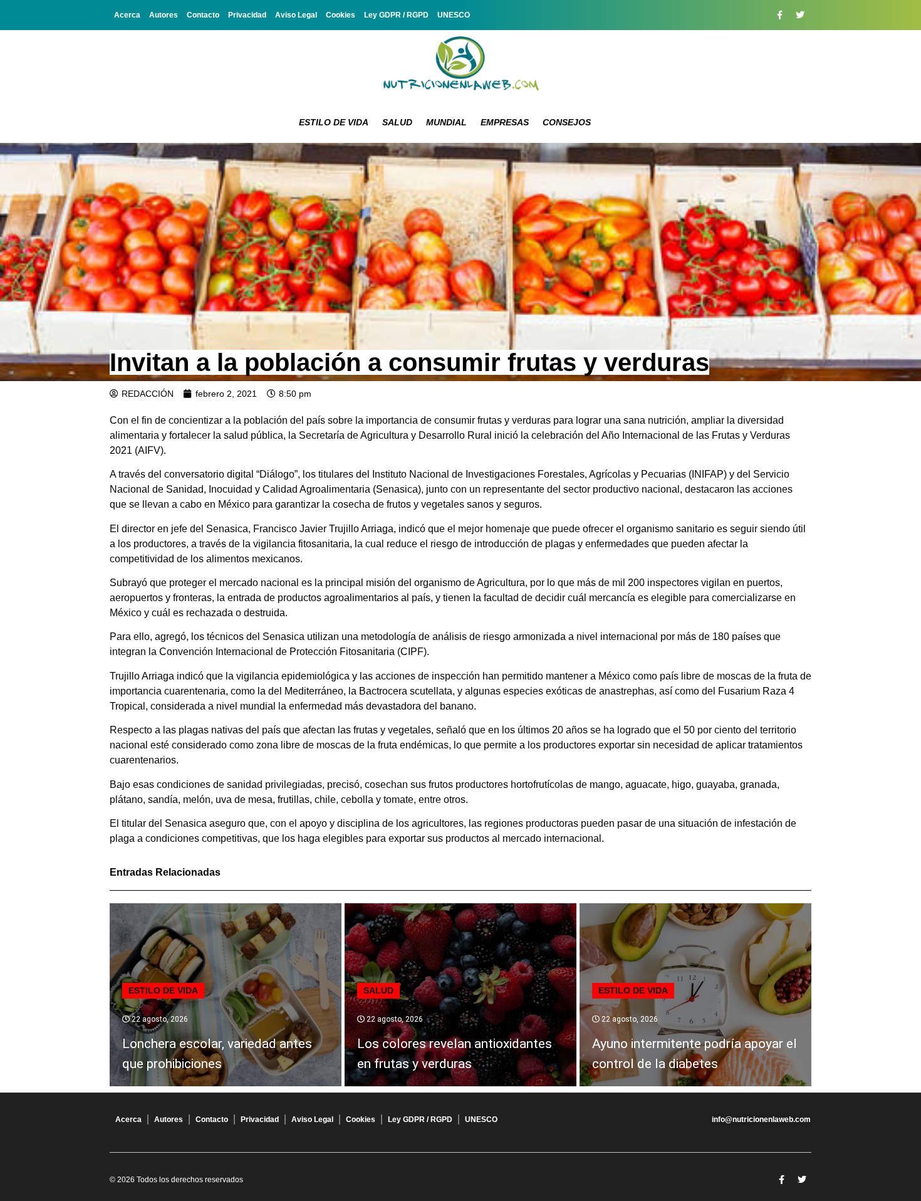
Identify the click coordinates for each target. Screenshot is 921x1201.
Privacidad (247, 15)
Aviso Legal (296, 15)
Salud (397, 122)
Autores (163, 15)
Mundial (446, 122)
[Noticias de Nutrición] (460, 65)
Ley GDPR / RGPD (396, 15)
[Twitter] (800, 15)
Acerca (127, 15)
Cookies (340, 15)
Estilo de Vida (333, 122)
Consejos (567, 122)
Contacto (203, 15)
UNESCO (453, 15)
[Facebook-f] (779, 15)
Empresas (505, 122)
